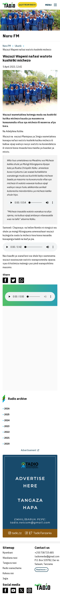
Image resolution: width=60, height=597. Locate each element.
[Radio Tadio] (47, 586)
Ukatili (18, 45)
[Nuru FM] (9, 5)
